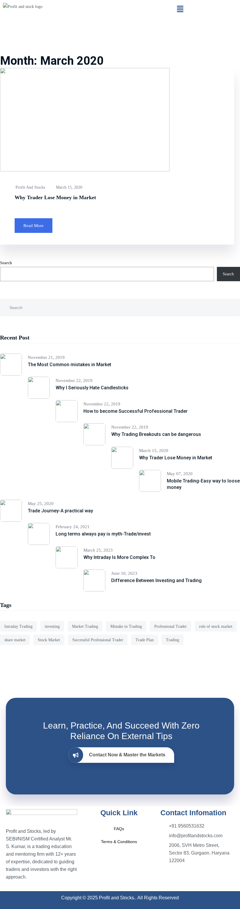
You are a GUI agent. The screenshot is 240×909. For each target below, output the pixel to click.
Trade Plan (145, 640)
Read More (33, 225)
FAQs (119, 828)
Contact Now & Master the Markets (127, 754)
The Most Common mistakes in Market (69, 364)
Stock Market (49, 640)
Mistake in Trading (126, 626)
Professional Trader (170, 626)
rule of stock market (215, 626)
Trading (172, 640)
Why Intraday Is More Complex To (119, 557)
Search (6, 263)
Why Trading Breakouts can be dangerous (156, 434)
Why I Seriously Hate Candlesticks (92, 387)
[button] (180, 9)
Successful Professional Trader (97, 640)
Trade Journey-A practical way (60, 511)
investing (52, 626)
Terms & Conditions (119, 841)
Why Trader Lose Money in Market (55, 197)
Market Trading (85, 626)
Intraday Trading (18, 626)
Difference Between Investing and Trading (156, 580)
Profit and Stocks (30, 187)
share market (14, 640)
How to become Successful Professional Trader (135, 411)
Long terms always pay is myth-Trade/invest (103, 534)
